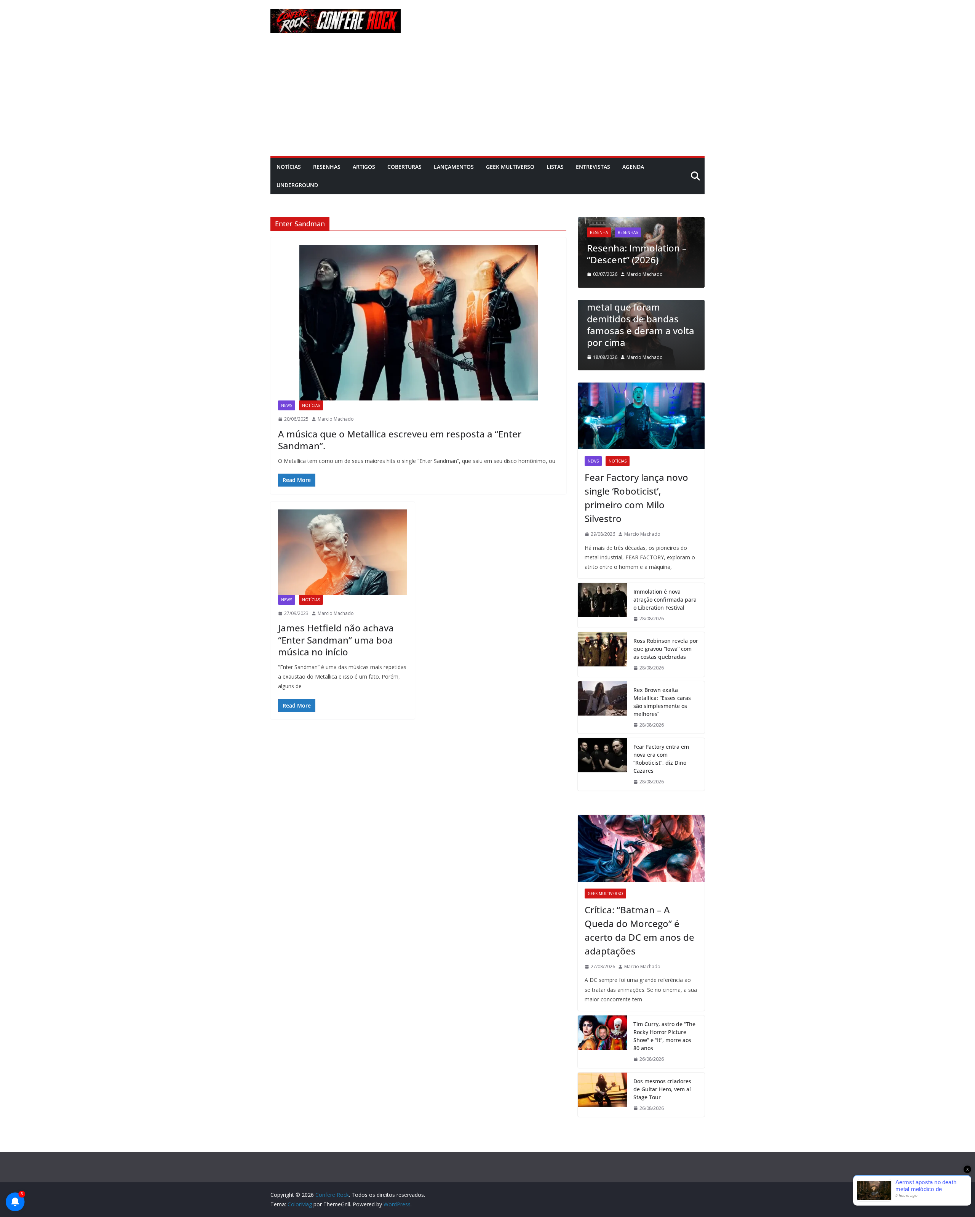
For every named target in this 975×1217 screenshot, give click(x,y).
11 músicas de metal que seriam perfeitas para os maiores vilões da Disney (703, 330)
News (286, 405)
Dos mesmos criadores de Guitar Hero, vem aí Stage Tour (662, 1089)
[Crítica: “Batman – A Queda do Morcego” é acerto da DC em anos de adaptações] (641, 848)
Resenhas (326, 166)
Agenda (633, 166)
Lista (656, 303)
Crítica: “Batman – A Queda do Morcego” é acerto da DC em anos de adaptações (639, 930)
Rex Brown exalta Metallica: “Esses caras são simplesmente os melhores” (662, 701)
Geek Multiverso (510, 166)
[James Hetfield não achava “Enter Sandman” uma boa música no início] (342, 552)
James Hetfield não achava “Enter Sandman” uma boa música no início (336, 639)
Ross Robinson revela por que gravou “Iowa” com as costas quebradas (665, 648)
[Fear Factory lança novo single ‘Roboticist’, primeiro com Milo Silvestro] (641, 416)
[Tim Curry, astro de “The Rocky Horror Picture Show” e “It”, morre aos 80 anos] (602, 1041)
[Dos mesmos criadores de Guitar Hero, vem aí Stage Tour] (602, 1095)
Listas (555, 166)
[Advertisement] (487, 99)
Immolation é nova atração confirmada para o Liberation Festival (665, 599)
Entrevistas (593, 166)
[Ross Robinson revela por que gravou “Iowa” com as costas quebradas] (602, 654)
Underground (297, 185)
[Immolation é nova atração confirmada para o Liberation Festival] (602, 605)
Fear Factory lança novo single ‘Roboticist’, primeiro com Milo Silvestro (636, 498)
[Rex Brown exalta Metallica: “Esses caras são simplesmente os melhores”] (602, 707)
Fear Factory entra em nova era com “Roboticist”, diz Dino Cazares (661, 758)
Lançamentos (454, 166)
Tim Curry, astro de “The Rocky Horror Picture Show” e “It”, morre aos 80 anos (664, 1036)
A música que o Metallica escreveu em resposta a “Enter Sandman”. (399, 440)
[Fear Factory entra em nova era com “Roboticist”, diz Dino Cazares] (602, 764)
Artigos (364, 166)
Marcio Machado (336, 419)
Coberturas (404, 166)
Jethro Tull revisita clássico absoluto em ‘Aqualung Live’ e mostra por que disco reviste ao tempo (686, 236)
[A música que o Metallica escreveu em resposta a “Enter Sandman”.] (418, 322)
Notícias (289, 166)
